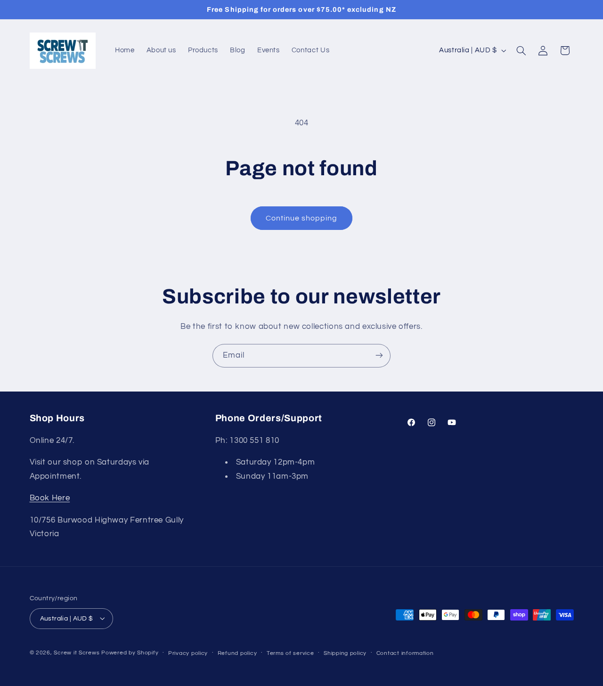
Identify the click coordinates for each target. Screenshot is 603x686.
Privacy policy (188, 652)
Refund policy (237, 652)
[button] (521, 50)
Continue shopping (302, 218)
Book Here (50, 498)
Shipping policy (345, 652)
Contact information (405, 652)
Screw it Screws (77, 652)
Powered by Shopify (129, 652)
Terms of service (290, 652)
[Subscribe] (379, 355)
